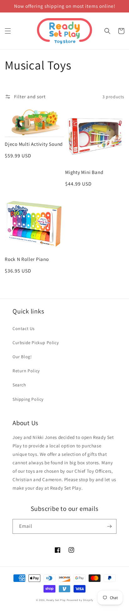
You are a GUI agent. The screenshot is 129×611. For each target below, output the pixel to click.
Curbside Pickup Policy (36, 342)
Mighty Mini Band (84, 172)
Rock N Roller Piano (27, 259)
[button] (8, 31)
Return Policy (26, 371)
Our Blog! (22, 356)
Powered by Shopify (80, 600)
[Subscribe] (109, 526)
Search (19, 385)
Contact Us (24, 328)
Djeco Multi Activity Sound (34, 144)
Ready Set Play (56, 600)
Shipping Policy (28, 399)
